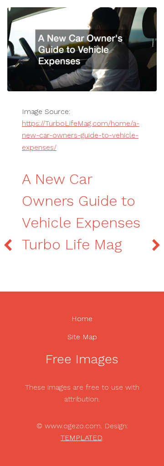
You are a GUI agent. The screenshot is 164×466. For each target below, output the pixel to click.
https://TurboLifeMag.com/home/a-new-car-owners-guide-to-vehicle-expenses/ (80, 135)
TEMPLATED (81, 437)
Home (82, 318)
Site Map (82, 336)
